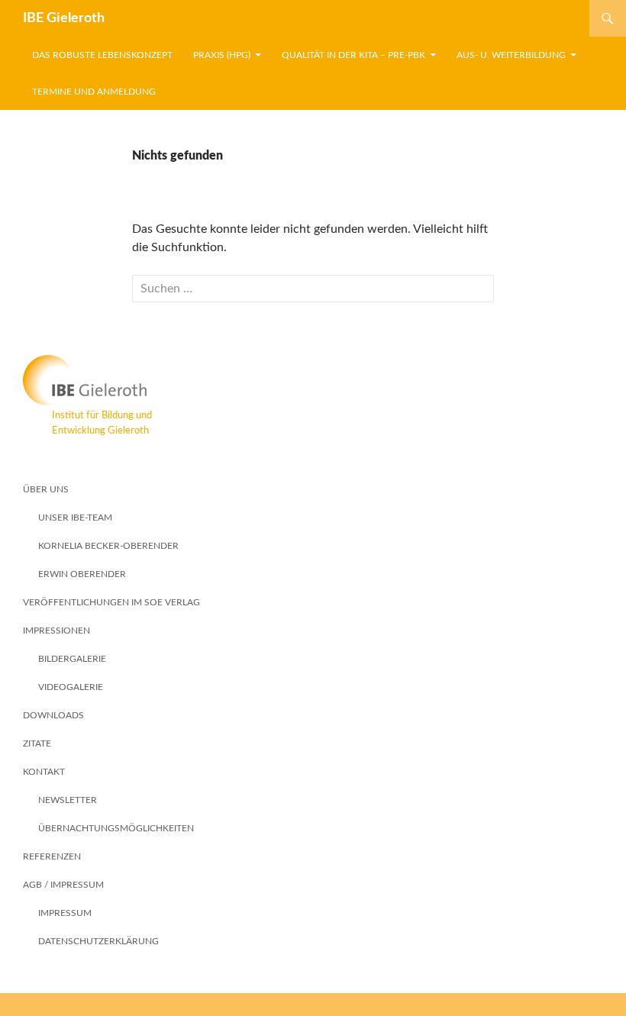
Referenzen (52, 856)
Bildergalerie (72, 658)
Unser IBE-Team (75, 517)
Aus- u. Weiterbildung (511, 55)
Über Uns (46, 489)
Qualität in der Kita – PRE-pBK (353, 55)
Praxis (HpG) (221, 55)
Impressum (65, 913)
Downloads (53, 715)
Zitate (37, 743)
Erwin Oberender (82, 574)
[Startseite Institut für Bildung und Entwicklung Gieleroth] (313, 380)
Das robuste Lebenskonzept (102, 55)
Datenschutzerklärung (98, 941)
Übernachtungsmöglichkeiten (116, 828)
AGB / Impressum (63, 884)
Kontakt (44, 771)
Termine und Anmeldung (94, 91)
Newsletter (67, 800)
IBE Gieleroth (64, 18)
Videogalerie (70, 687)
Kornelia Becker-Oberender (108, 545)
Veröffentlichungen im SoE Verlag (111, 602)
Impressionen (56, 630)
